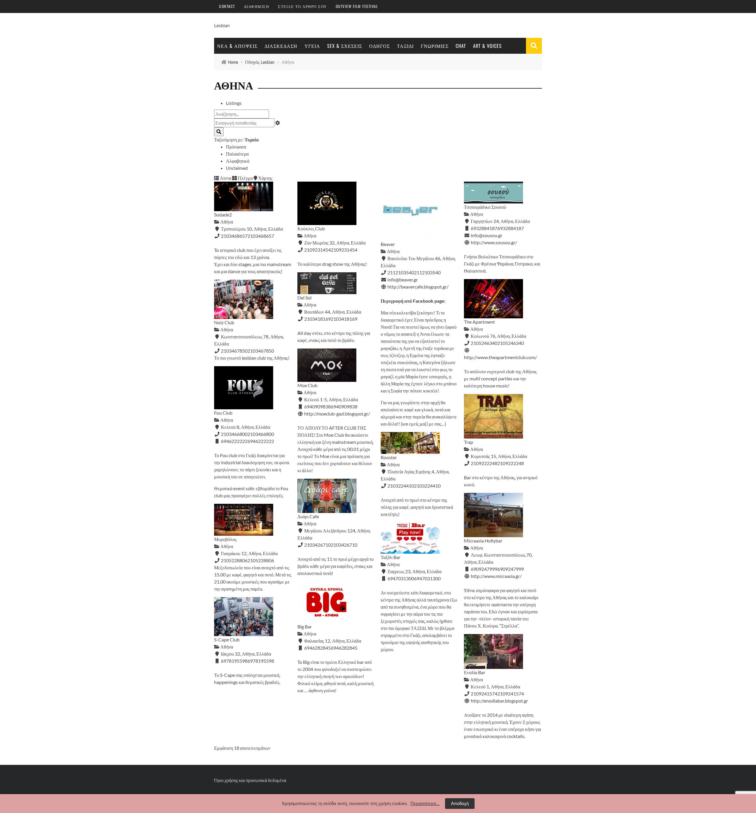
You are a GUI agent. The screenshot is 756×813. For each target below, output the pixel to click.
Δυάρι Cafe (308, 516)
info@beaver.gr (402, 279)
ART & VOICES (487, 45)
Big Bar (304, 626)
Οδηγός (379, 45)
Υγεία (312, 45)
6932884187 (510, 228)
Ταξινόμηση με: (236, 139)
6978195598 (260, 661)
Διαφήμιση (256, 6)
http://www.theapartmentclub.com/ (500, 357)
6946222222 (260, 441)
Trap (468, 442)
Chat (461, 45)
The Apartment (479, 322)
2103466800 (260, 434)
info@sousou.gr (486, 235)
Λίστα (225, 178)
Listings (234, 103)
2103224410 (427, 485)
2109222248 (510, 463)
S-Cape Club (226, 639)
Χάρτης (264, 178)
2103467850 (260, 350)
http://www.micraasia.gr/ (496, 576)
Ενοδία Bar (474, 672)
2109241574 (510, 693)
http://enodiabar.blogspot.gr (499, 700)
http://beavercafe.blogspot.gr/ (418, 286)
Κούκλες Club (311, 228)
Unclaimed (237, 168)
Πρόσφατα (236, 146)
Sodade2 (223, 214)
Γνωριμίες (435, 45)
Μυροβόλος (225, 539)
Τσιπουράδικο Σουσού (485, 207)
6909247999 (510, 569)
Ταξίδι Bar (390, 557)
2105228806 (260, 560)
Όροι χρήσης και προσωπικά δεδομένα (250, 780)
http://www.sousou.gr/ (494, 242)
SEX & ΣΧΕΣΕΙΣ (344, 45)
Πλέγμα (245, 178)
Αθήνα (226, 221)
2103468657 (260, 236)
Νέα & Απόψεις (237, 45)
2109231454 (344, 249)
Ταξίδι (405, 45)
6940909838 (344, 406)
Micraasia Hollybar (483, 540)
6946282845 (344, 648)
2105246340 (510, 343)
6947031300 (427, 578)
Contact (227, 6)
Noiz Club (224, 322)
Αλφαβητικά (237, 161)
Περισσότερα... (425, 803)
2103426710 (344, 545)
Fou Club (223, 413)
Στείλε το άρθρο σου (302, 6)
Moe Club (307, 385)
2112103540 (427, 272)
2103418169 (344, 319)
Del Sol (304, 297)
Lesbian (222, 25)
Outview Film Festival (357, 6)
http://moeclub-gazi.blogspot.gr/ (337, 413)
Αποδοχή (460, 803)
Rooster (389, 457)
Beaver (388, 244)
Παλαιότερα (237, 154)
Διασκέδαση (281, 45)
